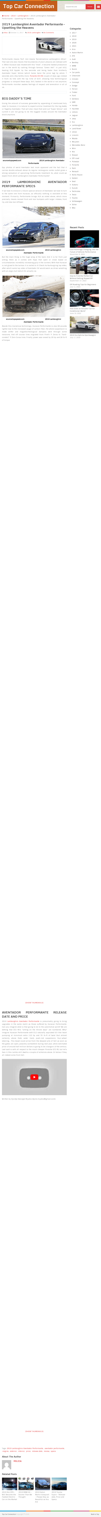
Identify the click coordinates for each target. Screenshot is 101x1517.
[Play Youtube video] (34, 1077)
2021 (74, 46)
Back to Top (95, 1514)
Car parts (76, 72)
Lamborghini (23, 16)
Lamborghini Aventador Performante (23, 1021)
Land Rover (76, 128)
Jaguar (75, 115)
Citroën (75, 79)
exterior (13, 1451)
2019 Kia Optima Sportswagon (83, 335)
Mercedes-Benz (78, 145)
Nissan (75, 155)
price (28, 1451)
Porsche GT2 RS (36, 76)
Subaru (75, 185)
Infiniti (75, 112)
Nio (73, 152)
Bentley (75, 62)
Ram (74, 168)
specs (53, 1451)
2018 (74, 36)
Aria (73, 49)
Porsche (75, 165)
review (46, 1451)
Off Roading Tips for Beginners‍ (83, 284)
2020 (74, 43)
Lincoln (75, 135)
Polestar (75, 161)
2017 (74, 33)
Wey (73, 208)
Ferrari (75, 89)
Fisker (74, 92)
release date (37, 1451)
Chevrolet (76, 76)
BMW (74, 66)
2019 (13, 16)
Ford (74, 95)
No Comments (49, 33)
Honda (74, 105)
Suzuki (75, 188)
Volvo (74, 204)
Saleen (75, 178)
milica (5, 33)
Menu (98, 6)
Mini (74, 148)
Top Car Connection (28, 6)
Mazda (74, 138)
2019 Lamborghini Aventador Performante (25, 1448)
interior (21, 1451)
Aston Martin (77, 52)
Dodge (74, 86)
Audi (74, 59)
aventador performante (54, 1448)
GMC (74, 102)
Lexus (74, 132)
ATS (73, 56)
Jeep (74, 119)
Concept (75, 82)
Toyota (74, 198)
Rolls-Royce (77, 175)
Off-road (75, 158)
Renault (75, 171)
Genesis (75, 99)
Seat (74, 181)
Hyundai (75, 109)
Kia (73, 122)
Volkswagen (77, 201)
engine (5, 1451)
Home (6, 16)
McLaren (75, 142)
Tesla (74, 194)
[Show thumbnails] (34, 1003)
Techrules (76, 191)
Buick (74, 69)
